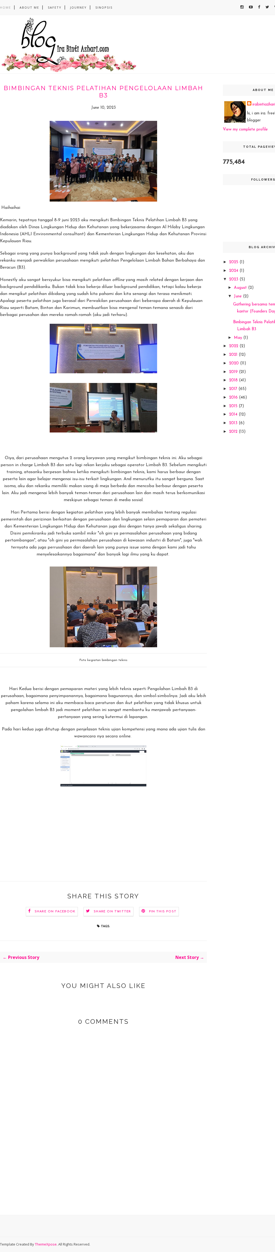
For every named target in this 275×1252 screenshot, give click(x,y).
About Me (29, 7)
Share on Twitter (112, 911)
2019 (234, 372)
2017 (233, 389)
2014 (234, 415)
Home (5, 7)
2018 (234, 380)
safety (54, 7)
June (238, 296)
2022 (234, 346)
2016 (234, 398)
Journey (78, 7)
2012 (234, 432)
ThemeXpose (46, 1244)
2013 (234, 423)
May (238, 338)
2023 (234, 279)
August (241, 288)
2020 (234, 363)
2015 (234, 406)
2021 (234, 355)
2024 (234, 271)
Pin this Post (163, 911)
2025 (234, 262)
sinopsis (104, 7)
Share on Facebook (55, 911)
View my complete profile (245, 130)
